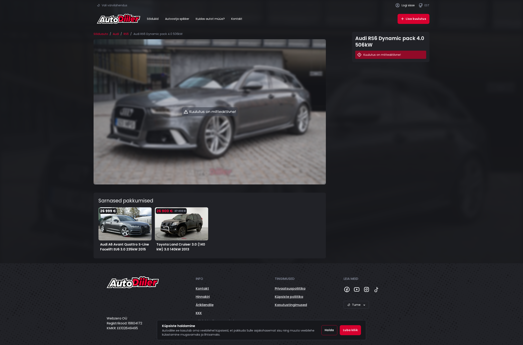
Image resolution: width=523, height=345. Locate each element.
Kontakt (236, 19)
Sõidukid (153, 19)
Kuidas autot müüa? (210, 19)
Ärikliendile (204, 305)
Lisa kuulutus (416, 19)
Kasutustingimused (291, 305)
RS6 (126, 34)
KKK (199, 313)
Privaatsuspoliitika (290, 288)
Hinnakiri (203, 296)
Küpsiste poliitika (289, 296)
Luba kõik (350, 330)
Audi (116, 34)
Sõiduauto (101, 34)
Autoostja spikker (177, 19)
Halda (329, 330)
